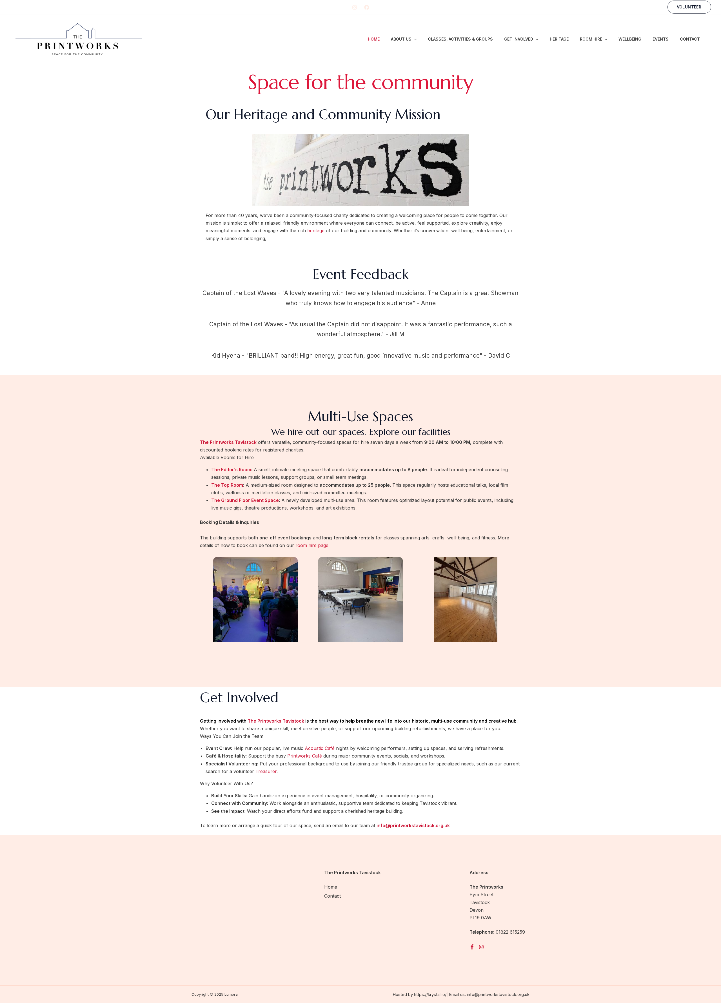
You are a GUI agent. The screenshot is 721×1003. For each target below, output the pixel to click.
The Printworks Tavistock (276, 721)
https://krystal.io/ (430, 994)
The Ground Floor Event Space (245, 500)
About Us (401, 39)
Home (374, 39)
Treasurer (266, 771)
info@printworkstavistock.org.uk (498, 994)
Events (661, 39)
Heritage (559, 39)
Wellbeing (629, 39)
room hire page (311, 545)
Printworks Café (304, 756)
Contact (690, 39)
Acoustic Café (320, 748)
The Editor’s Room (231, 469)
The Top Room (227, 485)
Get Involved (518, 39)
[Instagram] (354, 7)
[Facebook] (366, 7)
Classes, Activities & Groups (460, 39)
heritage (315, 230)
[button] (689, 7)
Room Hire (591, 39)
